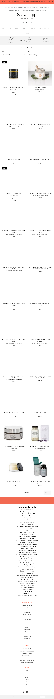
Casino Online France (27, 585)
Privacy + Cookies (27, 619)
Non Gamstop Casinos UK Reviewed (27, 526)
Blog (27, 33)
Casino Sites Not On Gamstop (27, 536)
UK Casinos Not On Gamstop (27, 546)
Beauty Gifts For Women (27, 658)
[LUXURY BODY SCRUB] (14, 467)
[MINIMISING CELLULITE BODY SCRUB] (14, 432)
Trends (27, 679)
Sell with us (27, 638)
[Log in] (26, 22)
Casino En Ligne (27, 516)
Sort (29, 51)
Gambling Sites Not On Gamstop (27, 544)
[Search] (23, 22)
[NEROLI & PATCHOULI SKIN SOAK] (40, 467)
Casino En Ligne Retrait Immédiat (26, 7)
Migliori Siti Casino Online (27, 559)
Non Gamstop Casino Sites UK (27, 550)
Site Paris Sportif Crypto (27, 571)
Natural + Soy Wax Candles (27, 662)
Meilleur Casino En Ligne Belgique (27, 567)
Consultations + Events (27, 681)
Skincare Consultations (27, 605)
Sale (3, 28)
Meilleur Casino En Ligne (27, 583)
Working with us (27, 636)
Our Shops (14, 7)
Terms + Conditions (27, 617)
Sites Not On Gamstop (27, 542)
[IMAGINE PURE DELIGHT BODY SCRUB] (14, 73)
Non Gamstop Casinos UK (42, 7)
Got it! (42, 697)
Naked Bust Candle (27, 648)
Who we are (27, 629)
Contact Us (27, 610)
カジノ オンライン (27, 528)
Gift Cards (7, 7)
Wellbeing (27, 677)
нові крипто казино (27, 589)
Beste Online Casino (27, 524)
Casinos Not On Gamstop (14, 10)
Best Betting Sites (27, 548)
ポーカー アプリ (27, 593)
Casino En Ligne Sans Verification (27, 575)
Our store (27, 631)
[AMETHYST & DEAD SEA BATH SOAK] (40, 432)
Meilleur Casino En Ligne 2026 (27, 581)
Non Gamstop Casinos (27, 510)
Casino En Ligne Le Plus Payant (27, 595)
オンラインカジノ (27, 530)
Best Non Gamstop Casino (27, 561)
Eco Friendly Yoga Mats (27, 653)
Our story (27, 627)
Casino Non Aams (27, 569)
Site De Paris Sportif (27, 573)
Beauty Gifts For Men (27, 655)
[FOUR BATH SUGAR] (40, 73)
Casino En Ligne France (27, 518)
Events (27, 634)
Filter (3, 51)
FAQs (27, 607)
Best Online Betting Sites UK (27, 552)
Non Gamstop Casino (41, 10)
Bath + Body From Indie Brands (27, 660)
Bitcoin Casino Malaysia (27, 587)
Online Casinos (27, 520)
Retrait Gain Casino (27, 579)
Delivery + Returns (27, 614)
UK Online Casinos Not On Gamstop (27, 540)
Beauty (27, 675)
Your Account (27, 612)
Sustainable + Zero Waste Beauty (27, 651)
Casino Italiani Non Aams (28, 10)
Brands (9, 28)
